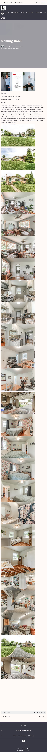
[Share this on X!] (37, 712)
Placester (27, 750)
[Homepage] (3, 8)
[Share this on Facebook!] (34, 712)
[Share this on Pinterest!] (42, 712)
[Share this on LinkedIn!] (39, 712)
